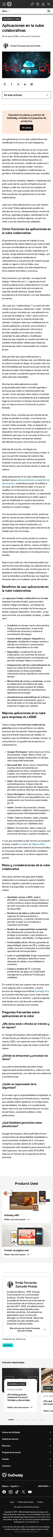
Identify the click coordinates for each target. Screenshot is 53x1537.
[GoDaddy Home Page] (12, 1475)
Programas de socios (11, 1452)
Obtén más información (18, 1407)
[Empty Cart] (48, 4)
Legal (12, 1502)
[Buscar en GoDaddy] (49, 11)
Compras (6, 1466)
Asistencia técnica (10, 1439)
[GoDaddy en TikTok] (17, 1493)
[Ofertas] (32, 4)
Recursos (6, 1446)
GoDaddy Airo (42, 991)
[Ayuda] (37, 4)
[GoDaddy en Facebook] (4, 1493)
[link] (11, 84)
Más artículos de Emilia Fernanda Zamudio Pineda (25, 1329)
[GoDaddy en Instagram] (10, 1493)
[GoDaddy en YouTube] (30, 1493)
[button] (11, 1419)
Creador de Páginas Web (32, 844)
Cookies (40, 1502)
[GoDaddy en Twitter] (23, 1493)
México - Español (10, 1486)
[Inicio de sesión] (43, 4)
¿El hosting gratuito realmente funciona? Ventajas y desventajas (18, 1397)
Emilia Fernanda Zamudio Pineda (25, 46)
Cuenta (5, 1459)
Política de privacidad (25, 1502)
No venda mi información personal (26, 1507)
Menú (4, 11)
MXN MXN (43, 1486)
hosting (8, 1345)
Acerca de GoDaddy (11, 1432)
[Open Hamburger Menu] (3, 4)
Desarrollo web (12, 19)
